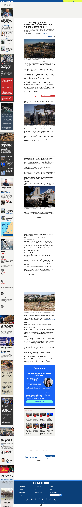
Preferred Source (44, 33)
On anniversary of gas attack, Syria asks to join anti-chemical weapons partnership (9, 42)
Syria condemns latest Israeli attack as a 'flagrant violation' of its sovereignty (7, 98)
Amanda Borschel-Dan (4, 479)
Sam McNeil (2, 330)
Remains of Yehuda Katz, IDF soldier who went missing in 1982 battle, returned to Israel (9, 460)
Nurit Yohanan (3, 192)
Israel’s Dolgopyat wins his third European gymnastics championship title (6, 349)
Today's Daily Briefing (7, 225)
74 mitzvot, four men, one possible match (7, 274)
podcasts (20, 495)
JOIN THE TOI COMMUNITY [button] (49, 456)
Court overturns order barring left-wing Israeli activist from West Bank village (9, 218)
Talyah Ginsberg (3, 272)
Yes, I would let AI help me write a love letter (7, 310)
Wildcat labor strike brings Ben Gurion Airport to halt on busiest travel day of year (36, 431)
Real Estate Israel (22, 492)
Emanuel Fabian (7, 25)
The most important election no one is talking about (6, 298)
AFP (7, 51)
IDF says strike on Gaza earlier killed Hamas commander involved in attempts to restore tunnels (7, 93)
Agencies (7, 149)
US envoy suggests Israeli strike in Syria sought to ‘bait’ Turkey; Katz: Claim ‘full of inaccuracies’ (6, 22)
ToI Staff (2, 25)
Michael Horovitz (3, 352)
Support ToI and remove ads (77, 1)
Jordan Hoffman (10, 479)
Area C (49, 450)
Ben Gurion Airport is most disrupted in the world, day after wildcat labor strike (36, 419)
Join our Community (68, 1)
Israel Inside (21, 489)
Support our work (39, 401)
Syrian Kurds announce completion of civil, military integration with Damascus (9, 48)
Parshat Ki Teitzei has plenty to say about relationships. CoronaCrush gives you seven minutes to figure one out (7, 277)
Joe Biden (42, 450)
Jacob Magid (3, 149)
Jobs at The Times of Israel (38, 492)
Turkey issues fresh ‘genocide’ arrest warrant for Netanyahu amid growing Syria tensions (9, 34)
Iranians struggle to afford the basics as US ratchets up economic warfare (7, 374)
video (20, 497)
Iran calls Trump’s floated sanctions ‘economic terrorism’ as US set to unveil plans (43, 419)
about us (36, 489)
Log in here (52, 458)
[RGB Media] (41, 505)
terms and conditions (38, 486)
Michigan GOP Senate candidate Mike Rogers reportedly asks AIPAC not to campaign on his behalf (7, 88)
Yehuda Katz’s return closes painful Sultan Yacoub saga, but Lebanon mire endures (8, 453)
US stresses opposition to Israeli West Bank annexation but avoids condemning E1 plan (29, 432)
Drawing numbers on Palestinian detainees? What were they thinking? (7, 261)
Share (51, 36)
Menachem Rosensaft (4, 259)
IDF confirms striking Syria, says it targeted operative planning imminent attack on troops (6, 68)
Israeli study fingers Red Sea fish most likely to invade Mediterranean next (42, 432)
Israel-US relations (27, 451)
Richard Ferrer (3, 283)
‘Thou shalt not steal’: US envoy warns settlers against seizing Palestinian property (49, 420)
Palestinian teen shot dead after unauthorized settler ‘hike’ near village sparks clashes (7, 189)
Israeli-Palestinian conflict (37, 450)
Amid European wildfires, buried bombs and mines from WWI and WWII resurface (7, 327)
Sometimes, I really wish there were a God (6, 285)
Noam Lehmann (8, 168)
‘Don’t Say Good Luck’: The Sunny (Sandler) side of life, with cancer (7, 477)
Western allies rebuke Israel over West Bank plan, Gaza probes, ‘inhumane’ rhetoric (9, 172)
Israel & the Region (30, 450)
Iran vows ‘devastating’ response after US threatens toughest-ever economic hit (6, 386)
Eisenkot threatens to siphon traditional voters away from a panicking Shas (50, 431)
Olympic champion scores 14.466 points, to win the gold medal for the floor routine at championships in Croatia (6, 356)
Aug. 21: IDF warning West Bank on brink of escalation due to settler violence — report (9, 203)
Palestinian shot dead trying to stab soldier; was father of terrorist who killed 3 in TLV (9, 210)
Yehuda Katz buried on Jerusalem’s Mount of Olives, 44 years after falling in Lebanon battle (7, 441)
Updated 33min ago (6, 63)
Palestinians (32, 451)
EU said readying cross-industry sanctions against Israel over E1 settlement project (29, 419)
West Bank (46, 450)
